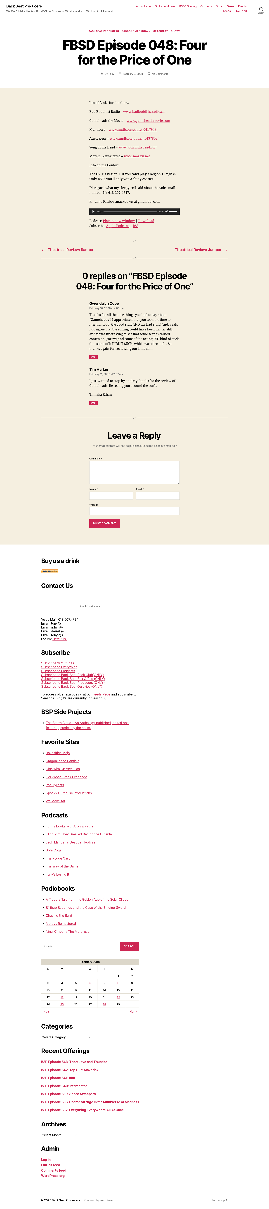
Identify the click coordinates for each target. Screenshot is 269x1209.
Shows (176, 31)
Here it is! (59, 639)
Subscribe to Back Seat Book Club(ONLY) (72, 675)
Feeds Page (101, 694)
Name (93, 489)
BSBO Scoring (187, 6)
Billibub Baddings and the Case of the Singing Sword (86, 908)
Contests (206, 6)
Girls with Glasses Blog (63, 769)
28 (104, 1004)
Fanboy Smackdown (136, 31)
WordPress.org (53, 1176)
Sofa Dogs (53, 850)
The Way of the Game (62, 866)
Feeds (227, 11)
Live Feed (241, 11)
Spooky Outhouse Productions (69, 793)
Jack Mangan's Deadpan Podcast (71, 842)
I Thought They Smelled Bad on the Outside (79, 834)
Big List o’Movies (165, 6)
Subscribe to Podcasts (58, 671)
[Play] (93, 211)
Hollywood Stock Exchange (66, 777)
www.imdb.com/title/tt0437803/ (134, 138)
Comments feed (53, 1170)
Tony (111, 73)
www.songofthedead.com (137, 147)
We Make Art (55, 801)
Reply (93, 357)
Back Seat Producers (24, 6)
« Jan (47, 1011)
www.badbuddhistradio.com (145, 112)
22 (118, 997)
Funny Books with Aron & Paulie (70, 826)
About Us (142, 6)
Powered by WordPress (98, 1200)
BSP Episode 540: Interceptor (64, 1086)
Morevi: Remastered (61, 924)
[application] (134, 211)
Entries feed (50, 1165)
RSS (135, 226)
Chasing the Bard (59, 916)
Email (140, 489)
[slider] (173, 211)
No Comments (160, 73)
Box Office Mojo (58, 753)
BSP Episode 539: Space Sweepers (68, 1094)
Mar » (133, 1011)
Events (242, 6)
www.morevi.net (137, 156)
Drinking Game (225, 6)
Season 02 (160, 31)
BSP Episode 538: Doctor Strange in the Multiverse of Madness (90, 1102)
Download (146, 221)
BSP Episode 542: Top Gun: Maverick (69, 1070)
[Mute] (166, 211)
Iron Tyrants (55, 785)
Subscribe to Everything (59, 667)
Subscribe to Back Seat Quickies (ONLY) (71, 686)
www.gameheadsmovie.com (148, 121)
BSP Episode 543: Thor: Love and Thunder (74, 1062)
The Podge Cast (58, 858)
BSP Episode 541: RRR (58, 1078)
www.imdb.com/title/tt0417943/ (133, 130)
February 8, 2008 (133, 73)
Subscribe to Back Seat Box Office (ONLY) (73, 679)
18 (62, 997)
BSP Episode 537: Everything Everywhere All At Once (82, 1110)
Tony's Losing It (57, 874)
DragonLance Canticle (62, 761)
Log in (45, 1160)
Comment (95, 458)
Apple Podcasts (117, 226)
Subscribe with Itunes (57, 663)
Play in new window (119, 221)
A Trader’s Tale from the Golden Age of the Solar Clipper (88, 899)
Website (93, 504)
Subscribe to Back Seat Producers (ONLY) (73, 683)
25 (62, 1004)
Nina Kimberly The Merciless (67, 932)
